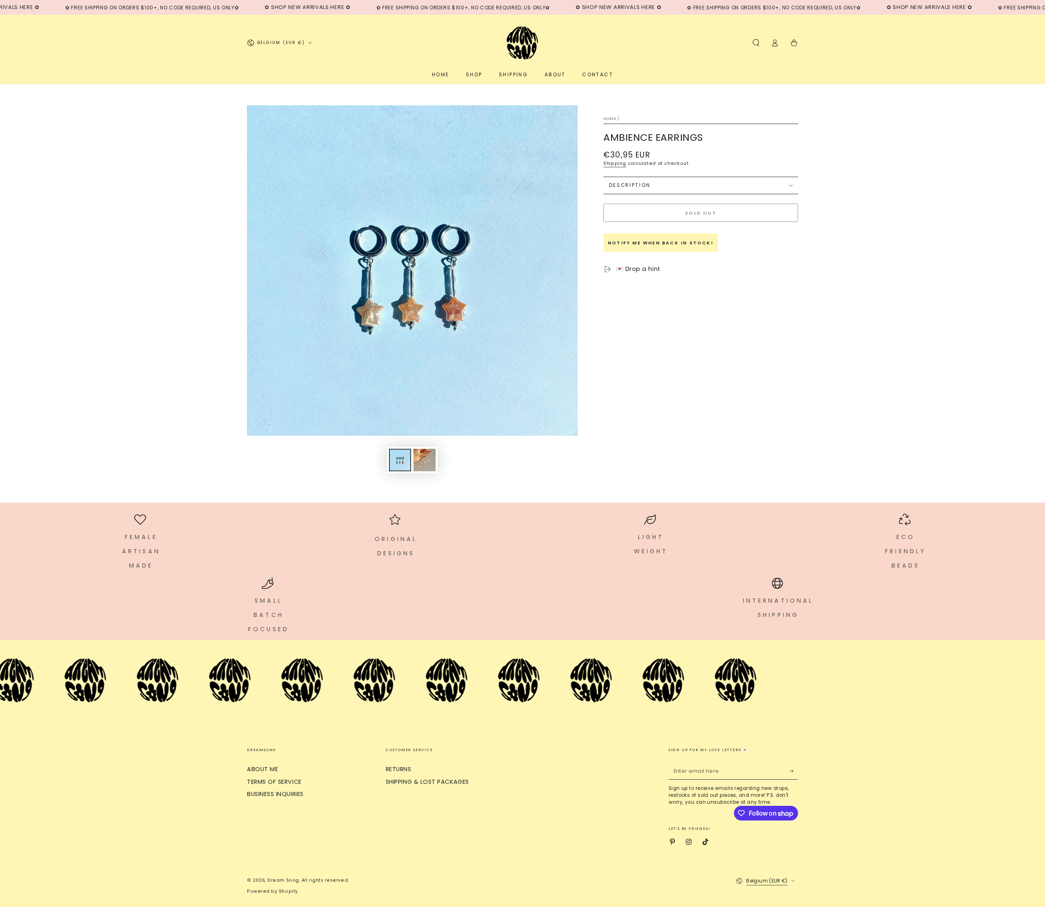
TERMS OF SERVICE (274, 782)
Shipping (614, 163)
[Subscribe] (793, 771)
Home (609, 118)
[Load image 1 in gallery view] (400, 460)
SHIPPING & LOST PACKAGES (427, 782)
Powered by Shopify (272, 891)
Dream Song (283, 880)
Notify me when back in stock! (661, 243)
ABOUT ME (262, 769)
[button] (755, 43)
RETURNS (398, 769)
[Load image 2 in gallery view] (425, 460)
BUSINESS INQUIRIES (275, 794)
